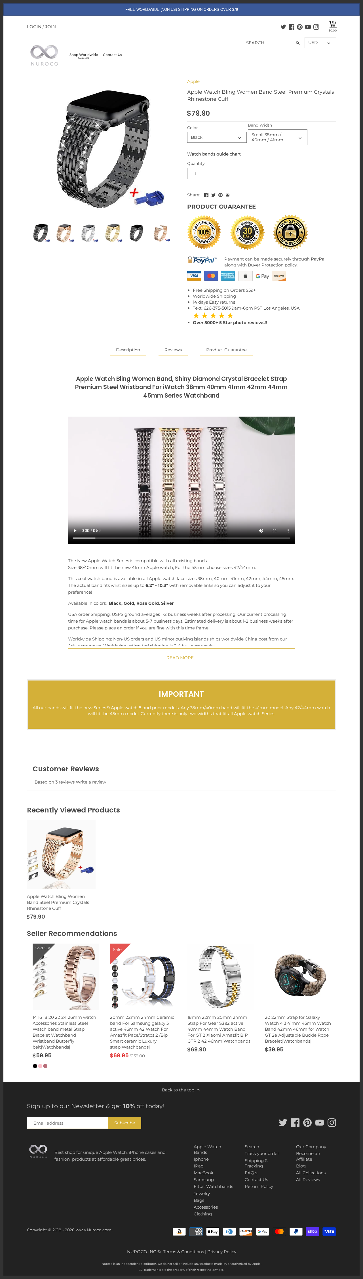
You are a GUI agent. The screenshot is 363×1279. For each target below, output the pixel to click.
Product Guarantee (226, 349)
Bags (199, 1200)
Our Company (311, 1146)
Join (50, 26)
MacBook (203, 1172)
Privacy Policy (221, 1251)
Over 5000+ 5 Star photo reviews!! (230, 318)
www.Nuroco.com (93, 1230)
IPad (199, 1166)
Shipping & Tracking (256, 1163)
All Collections (311, 1172)
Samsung (204, 1179)
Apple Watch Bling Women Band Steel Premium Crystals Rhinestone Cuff (58, 902)
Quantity (196, 163)
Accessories (206, 1207)
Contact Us (256, 1179)
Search (252, 1146)
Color (192, 127)
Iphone (201, 1159)
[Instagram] (316, 26)
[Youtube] (308, 26)
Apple (193, 81)
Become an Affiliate (308, 1156)
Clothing (203, 1214)
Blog (301, 1166)
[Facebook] (291, 26)
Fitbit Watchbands (213, 1186)
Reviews (173, 349)
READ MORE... (181, 657)
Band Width (260, 125)
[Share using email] (227, 194)
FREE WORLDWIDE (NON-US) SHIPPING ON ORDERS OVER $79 (181, 9)
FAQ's (251, 1172)
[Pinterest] (300, 26)
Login (34, 26)
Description (128, 349)
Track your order (262, 1153)
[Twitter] (283, 26)
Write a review (91, 782)
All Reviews (308, 1179)
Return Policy (259, 1186)
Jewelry (202, 1193)
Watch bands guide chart (214, 154)
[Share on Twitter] (213, 194)
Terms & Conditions (183, 1251)
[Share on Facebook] (206, 194)
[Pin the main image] (220, 194)
